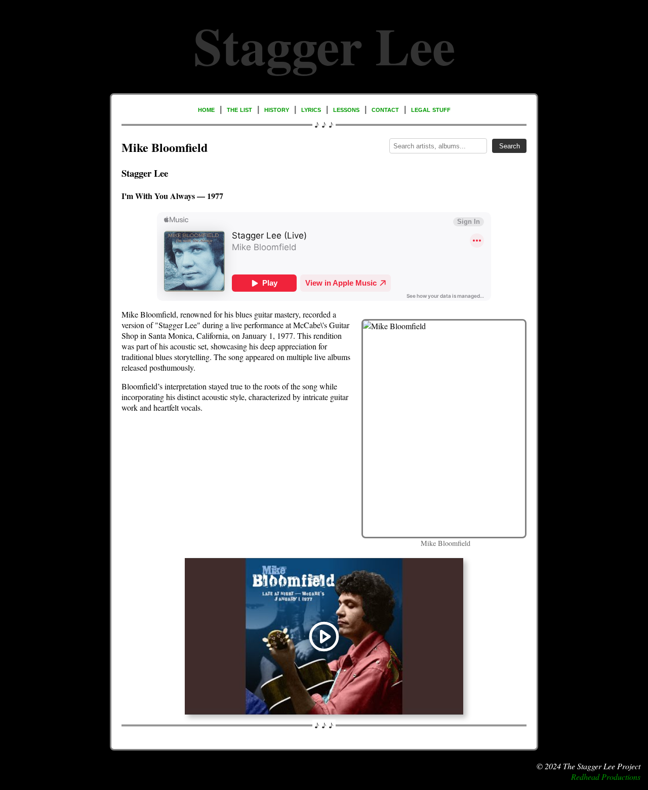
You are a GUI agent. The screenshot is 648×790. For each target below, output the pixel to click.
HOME (206, 109)
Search (509, 146)
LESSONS (346, 109)
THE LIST (239, 109)
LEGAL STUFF (431, 109)
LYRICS (311, 109)
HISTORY (276, 109)
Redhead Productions (605, 776)
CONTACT (385, 109)
